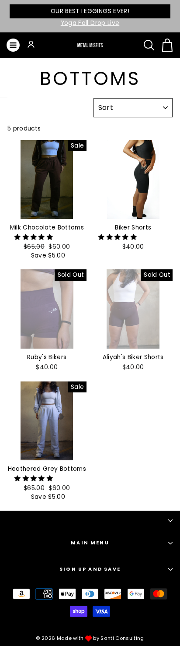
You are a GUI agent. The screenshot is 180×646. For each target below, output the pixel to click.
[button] (34, 237)
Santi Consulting (122, 638)
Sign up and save (90, 569)
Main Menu (90, 543)
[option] (90, 16)
